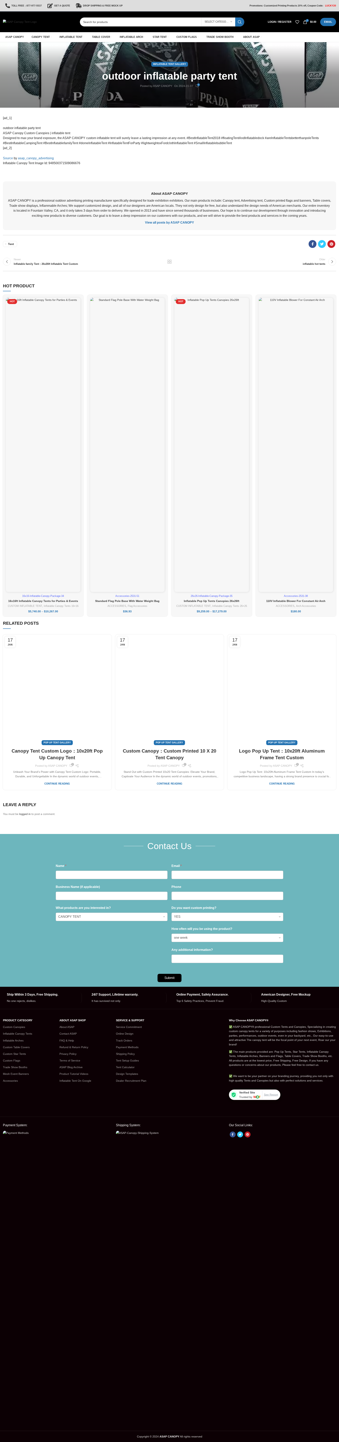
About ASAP (66, 1027)
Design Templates (127, 1073)
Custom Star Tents (14, 1053)
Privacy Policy (68, 1053)
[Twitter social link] (322, 244)
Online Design (124, 1033)
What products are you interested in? (83, 907)
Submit (169, 978)
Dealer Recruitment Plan (131, 1080)
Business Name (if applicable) (78, 887)
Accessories (10, 1080)
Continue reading (57, 783)
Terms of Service (69, 1060)
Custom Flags (11, 1060)
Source (8, 158)
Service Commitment (129, 1027)
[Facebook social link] (312, 244)
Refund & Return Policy (73, 1047)
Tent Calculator (125, 1067)
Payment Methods (127, 1047)
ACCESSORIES (117, 605)
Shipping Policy (125, 1053)
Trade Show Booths (15, 1067)
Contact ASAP (68, 1033)
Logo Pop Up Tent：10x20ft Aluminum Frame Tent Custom (282, 754)
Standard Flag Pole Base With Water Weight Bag (127, 601)
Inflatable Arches (13, 1040)
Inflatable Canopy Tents (17, 1033)
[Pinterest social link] (331, 244)
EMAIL (328, 21)
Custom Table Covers (16, 1047)
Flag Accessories (137, 605)
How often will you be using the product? (201, 928)
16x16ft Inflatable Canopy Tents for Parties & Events (43, 601)
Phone (176, 887)
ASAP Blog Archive (71, 1067)
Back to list (169, 262)
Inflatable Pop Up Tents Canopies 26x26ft (211, 601)
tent (11, 244)
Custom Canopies (14, 1027)
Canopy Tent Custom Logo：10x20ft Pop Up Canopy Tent (57, 754)
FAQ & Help (66, 1040)
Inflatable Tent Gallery (169, 64)
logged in (25, 814)
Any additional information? (192, 949)
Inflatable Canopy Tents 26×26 (229, 605)
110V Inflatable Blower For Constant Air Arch (295, 601)
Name (61, 866)
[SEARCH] (239, 21)
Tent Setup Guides (127, 1060)
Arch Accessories (306, 605)
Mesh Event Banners (16, 1073)
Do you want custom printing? (193, 907)
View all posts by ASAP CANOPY (169, 222)
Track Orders (124, 1040)
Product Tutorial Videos (73, 1073)
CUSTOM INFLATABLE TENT (25, 605)
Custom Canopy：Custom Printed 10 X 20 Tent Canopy (169, 754)
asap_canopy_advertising (36, 158)
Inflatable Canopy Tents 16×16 (61, 605)
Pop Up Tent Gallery (57, 742)
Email (176, 866)
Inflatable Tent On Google (75, 1080)
